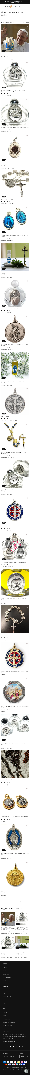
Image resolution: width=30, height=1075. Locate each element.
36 (20, 901)
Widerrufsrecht (23, 1067)
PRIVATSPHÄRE (6, 1019)
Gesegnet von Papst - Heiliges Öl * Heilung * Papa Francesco (13, 381)
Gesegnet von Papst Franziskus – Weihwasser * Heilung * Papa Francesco (13, 273)
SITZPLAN (5, 1012)
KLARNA (5, 971)
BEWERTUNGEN (6, 1000)
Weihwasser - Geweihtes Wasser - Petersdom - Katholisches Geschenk (15, 127)
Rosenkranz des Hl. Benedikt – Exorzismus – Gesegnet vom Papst (14, 199)
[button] (3, 6)
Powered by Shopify (15, 1067)
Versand (17, 1069)
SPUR (4, 1003)
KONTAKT (5, 967)
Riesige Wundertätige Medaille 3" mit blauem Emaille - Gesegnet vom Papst (15, 854)
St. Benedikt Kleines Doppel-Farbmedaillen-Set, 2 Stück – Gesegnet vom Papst (14, 817)
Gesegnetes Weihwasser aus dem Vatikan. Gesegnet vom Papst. (13, 562)
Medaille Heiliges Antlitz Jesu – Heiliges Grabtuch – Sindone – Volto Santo (14, 890)
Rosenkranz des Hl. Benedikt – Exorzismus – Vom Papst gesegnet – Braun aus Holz (14, 780)
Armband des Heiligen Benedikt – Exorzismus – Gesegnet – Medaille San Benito (14, 635)
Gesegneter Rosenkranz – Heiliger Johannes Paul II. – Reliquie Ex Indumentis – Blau (14, 453)
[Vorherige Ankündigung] (2, 2)
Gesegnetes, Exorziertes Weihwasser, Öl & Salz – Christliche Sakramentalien (12, 54)
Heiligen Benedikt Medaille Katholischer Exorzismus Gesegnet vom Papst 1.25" (14, 526)
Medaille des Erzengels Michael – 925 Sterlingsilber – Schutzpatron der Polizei (14, 345)
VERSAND (5, 980)
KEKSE (4, 1015)
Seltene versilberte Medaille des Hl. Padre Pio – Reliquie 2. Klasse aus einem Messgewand (15, 163)
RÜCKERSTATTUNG (7, 977)
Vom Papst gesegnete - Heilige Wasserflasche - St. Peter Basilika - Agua (14, 490)
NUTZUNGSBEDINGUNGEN (9, 1022)
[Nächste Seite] (24, 901)
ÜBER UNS (5, 990)
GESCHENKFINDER (7, 974)
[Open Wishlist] (23, 6)
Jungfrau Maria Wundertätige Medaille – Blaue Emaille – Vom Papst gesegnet (14, 236)
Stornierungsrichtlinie (24, 1069)
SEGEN (4, 993)
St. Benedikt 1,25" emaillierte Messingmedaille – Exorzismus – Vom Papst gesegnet (14, 672)
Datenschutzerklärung (7, 1069)
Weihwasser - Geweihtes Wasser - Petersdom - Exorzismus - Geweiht (14, 308)
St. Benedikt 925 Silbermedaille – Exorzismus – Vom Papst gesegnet (14, 416)
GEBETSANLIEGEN (7, 996)
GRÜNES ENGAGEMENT (8, 1025)
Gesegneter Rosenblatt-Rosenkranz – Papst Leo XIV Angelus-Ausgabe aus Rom (15, 707)
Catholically (9, 1067)
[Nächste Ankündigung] (27, 2)
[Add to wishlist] (27, 26)
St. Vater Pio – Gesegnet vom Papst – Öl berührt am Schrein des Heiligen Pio (13, 599)
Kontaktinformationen (15, 1071)
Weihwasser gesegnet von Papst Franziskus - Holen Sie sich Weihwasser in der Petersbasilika (13, 91)
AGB (13, 1069)
